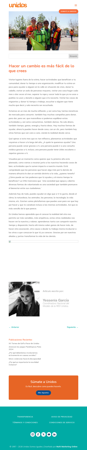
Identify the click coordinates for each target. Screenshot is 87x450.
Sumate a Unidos (68, 11)
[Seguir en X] (43, 434)
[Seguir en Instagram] (32, 434)
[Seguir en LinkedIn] (54, 434)
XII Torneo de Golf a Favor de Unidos (24, 343)
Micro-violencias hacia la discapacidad (25, 359)
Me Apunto (43, 393)
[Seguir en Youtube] (49, 434)
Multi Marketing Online (66, 446)
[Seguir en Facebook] (38, 434)
